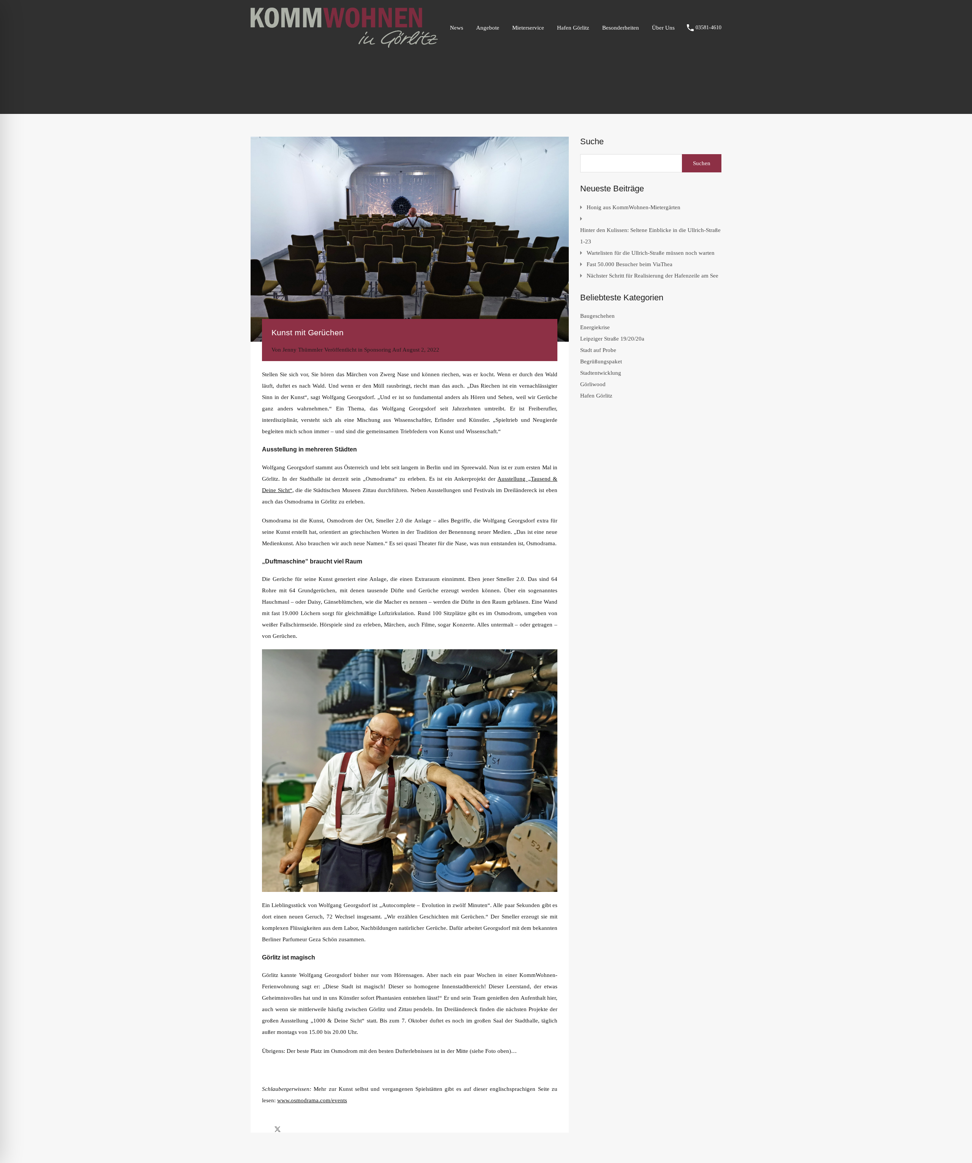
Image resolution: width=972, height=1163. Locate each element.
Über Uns (663, 28)
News (456, 28)
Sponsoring (377, 350)
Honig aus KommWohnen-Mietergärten (633, 207)
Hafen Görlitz (573, 28)
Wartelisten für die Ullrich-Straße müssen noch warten (651, 253)
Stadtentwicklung (600, 373)
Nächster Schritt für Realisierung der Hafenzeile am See (652, 276)
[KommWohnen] (344, 44)
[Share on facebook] (264, 1129)
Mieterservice (528, 28)
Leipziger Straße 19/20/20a (612, 339)
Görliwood (593, 384)
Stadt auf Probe (598, 350)
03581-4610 (708, 27)
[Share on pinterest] (303, 1129)
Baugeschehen (597, 316)
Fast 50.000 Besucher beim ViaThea (629, 264)
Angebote (487, 28)
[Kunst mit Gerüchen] (410, 239)
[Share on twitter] (278, 1129)
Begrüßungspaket (601, 361)
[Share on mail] (291, 1129)
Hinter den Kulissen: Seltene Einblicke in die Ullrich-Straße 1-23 (650, 236)
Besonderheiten (620, 28)
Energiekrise (595, 327)
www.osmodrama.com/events (312, 1100)
